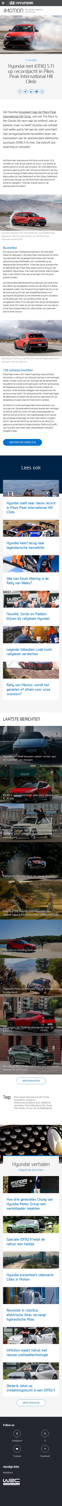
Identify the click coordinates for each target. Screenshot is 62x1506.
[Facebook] (20, 92)
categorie (30, 1100)
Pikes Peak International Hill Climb (31, 1097)
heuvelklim (19, 1100)
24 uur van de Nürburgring (39, 1108)
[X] (25, 92)
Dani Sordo (19, 1108)
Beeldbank (8, 1472)
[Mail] (36, 92)
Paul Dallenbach (33, 1105)
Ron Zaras (47, 1105)
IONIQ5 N (45, 1102)
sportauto (19, 1105)
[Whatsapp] (42, 92)
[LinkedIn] (31, 92)
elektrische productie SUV (27, 1102)
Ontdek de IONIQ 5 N (22, 442)
